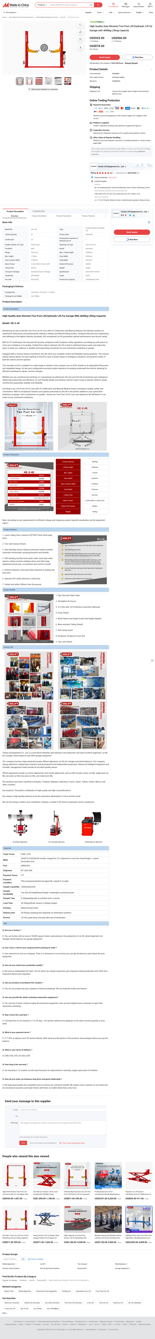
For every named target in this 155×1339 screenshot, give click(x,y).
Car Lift (62, 17)
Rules (151, 12)
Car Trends (38, 1308)
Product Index (119, 1321)
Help (110, 12)
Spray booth (82, 1268)
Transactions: (127, 173)
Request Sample (131, 63)
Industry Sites (93, 1321)
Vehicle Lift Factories (32, 1303)
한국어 (97, 1324)
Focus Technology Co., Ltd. (62, 1329)
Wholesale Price (81, 1321)
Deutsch (73, 1324)
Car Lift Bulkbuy (53, 1308)
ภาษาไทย (117, 1324)
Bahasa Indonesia (145, 1324)
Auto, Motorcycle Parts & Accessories (21, 17)
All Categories (11, 12)
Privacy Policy (113, 1329)
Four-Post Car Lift (102, 1291)
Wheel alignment (8, 1264)
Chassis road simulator (11, 1268)
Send (23, 1143)
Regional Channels (106, 1321)
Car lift (42, 1264)
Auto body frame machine (49, 1268)
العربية (90, 1324)
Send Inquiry (104, 57)
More (4, 1313)
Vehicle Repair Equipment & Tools (47, 17)
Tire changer (82, 1264)
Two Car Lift (103, 1303)
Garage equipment (122, 1268)
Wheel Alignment (25, 1291)
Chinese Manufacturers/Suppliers (49, 1321)
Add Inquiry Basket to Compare (44, 89)
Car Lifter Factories (52, 1303)
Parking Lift (66, 1291)
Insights (138, 1321)
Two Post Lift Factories (73, 1303)
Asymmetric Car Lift (83, 1291)
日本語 (104, 1324)
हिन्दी (110, 1324)
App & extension (124, 12)
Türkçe (125, 1324)
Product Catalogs (36, 1259)
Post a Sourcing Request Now (72, 1143)
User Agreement (91, 1329)
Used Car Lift (118, 1303)
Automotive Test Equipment (46, 1291)
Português (37, 1324)
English (21, 1324)
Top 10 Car (24, 1308)
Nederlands (82, 1324)
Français (46, 1324)
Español (28, 1324)
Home (4, 17)
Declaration (102, 1329)
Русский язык (55, 1324)
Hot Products (18, 1321)
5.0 (122, 215)
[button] (101, 216)
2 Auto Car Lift (9, 1308)
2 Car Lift (90, 1303)
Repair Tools (9, 1291)
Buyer (99, 12)
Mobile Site (130, 1321)
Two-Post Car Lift (73, 17)
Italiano (65, 1324)
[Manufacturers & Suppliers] (15, 4)
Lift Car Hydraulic (134, 1303)
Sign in (150, 6)
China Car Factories (11, 1303)
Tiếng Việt (132, 1324)
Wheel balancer (120, 1264)
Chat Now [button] (139, 57)
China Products (30, 1321)
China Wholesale (67, 1321)
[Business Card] (149, 222)
